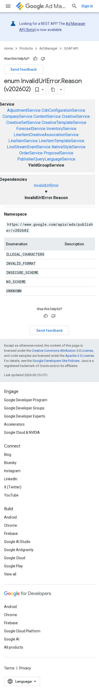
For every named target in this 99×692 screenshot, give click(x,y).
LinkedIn (10, 479)
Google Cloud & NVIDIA (22, 432)
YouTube (11, 495)
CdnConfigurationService (63, 110)
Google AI (11, 639)
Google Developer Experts (24, 416)
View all (10, 574)
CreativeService (76, 116)
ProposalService (58, 153)
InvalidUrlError (46, 185)
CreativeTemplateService (64, 122)
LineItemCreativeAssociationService (46, 134)
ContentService (47, 116)
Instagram (12, 471)
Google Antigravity (19, 550)
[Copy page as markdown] (53, 89)
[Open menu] (8, 6)
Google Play (13, 566)
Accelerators (14, 424)
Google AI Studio (17, 542)
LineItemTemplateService (61, 140)
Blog (7, 455)
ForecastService (30, 128)
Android (10, 517)
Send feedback (23, 69)
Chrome (10, 525)
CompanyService (17, 116)
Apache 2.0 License (79, 356)
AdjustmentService (24, 110)
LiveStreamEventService (29, 146)
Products (26, 48)
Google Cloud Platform (22, 631)
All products (13, 647)
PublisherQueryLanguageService (46, 159)
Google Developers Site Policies (55, 361)
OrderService (31, 153)
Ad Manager (56, 6)
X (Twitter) (12, 487)
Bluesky (10, 463)
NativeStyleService (69, 146)
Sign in (87, 6)
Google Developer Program (25, 400)
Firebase (11, 534)
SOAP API (71, 48)
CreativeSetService (23, 122)
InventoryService (61, 128)
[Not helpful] (43, 58)
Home (8, 48)
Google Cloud (14, 558)
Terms (9, 668)
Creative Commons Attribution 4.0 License (62, 350)
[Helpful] (35, 58)
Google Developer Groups (24, 408)
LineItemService (23, 140)
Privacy (25, 668)
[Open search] (74, 6)
